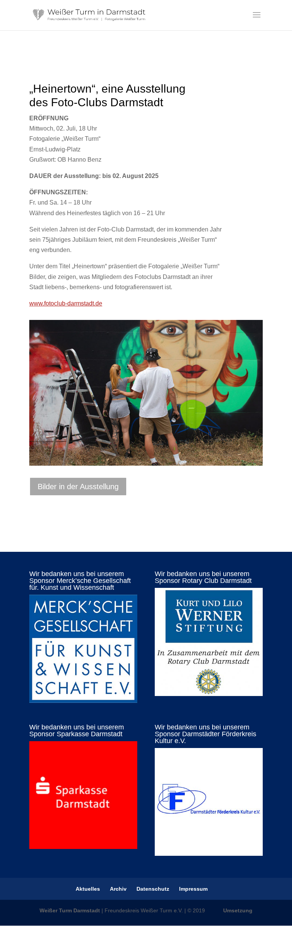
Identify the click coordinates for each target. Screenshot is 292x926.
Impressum (193, 889)
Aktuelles (88, 889)
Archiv (118, 889)
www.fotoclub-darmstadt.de (65, 303)
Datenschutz (152, 889)
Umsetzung (237, 910)
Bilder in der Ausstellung (78, 486)
